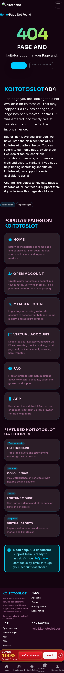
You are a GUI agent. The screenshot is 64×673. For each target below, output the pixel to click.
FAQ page (41, 558)
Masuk (50, 655)
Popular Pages (24, 205)
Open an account (41, 64)
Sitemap (7, 645)
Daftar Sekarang (30, 655)
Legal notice (38, 610)
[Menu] (58, 5)
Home (4, 14)
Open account (10, 628)
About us (36, 597)
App (5, 636)
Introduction (7, 205)
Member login (10, 632)
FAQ (5, 641)
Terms (35, 602)
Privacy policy (39, 606)
